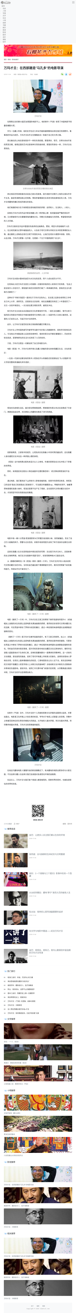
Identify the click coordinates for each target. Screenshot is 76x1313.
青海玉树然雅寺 (9, 1134)
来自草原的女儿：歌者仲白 (17, 997)
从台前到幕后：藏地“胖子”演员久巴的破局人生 (49, 892)
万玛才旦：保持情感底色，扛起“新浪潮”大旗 (23, 1013)
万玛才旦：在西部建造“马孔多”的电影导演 (19, 1185)
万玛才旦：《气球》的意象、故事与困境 (21, 1001)
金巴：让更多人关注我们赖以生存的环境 (47, 835)
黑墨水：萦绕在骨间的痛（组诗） (16, 1063)
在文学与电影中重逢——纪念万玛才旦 (46, 931)
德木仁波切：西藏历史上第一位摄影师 (21, 993)
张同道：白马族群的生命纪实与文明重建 (47, 854)
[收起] (73, 2)
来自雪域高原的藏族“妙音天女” (18, 981)
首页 (5, 59)
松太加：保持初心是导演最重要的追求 (46, 912)
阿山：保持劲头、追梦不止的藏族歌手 (21, 989)
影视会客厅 (15, 59)
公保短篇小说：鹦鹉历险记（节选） (16, 1084)
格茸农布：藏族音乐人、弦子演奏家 (20, 985)
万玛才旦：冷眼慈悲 (15, 1005)
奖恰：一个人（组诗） (12, 1042)
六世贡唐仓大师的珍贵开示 (13, 1155)
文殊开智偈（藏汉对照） (12, 1113)
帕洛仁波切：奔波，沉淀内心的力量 (20, 977)
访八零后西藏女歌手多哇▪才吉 (18, 1009)
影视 (9, 59)
